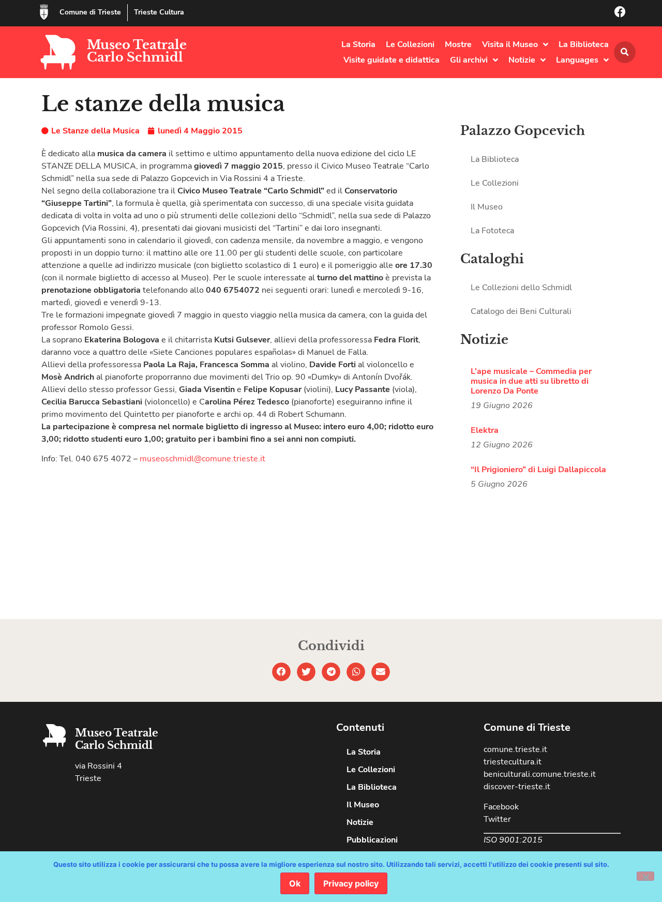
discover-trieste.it (517, 786)
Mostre (458, 44)
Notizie (521, 60)
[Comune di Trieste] (44, 12)
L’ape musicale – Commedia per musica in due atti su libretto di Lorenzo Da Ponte (531, 381)
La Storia (358, 44)
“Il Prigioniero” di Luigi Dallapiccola (538, 469)
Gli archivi (469, 60)
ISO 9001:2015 (513, 840)
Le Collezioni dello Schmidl (521, 287)
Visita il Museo (510, 44)
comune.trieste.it (515, 749)
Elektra (485, 430)
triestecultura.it (512, 762)
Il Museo (487, 207)
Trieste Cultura (159, 12)
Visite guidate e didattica (391, 60)
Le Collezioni (410, 44)
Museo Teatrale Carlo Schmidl (137, 51)
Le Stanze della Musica (95, 131)
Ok (294, 883)
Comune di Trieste (90, 12)
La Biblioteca (584, 44)
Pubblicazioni (372, 840)
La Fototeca (492, 230)
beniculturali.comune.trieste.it (540, 774)
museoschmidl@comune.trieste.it (202, 458)
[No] (645, 876)
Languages (577, 60)
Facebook (501, 807)
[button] (625, 52)
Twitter (497, 819)
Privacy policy (351, 883)
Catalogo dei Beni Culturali (521, 311)
